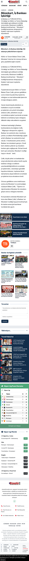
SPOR (25, 5)
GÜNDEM (4, 5)
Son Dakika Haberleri (8, 515)
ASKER (14, 551)
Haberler (3, 10)
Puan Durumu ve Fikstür (6, 510)
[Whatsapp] (14, 501)
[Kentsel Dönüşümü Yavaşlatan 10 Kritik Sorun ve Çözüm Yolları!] (21, 289)
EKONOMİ (12, 5)
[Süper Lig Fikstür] (27, 432)
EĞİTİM (18, 526)
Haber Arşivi (20, 515)
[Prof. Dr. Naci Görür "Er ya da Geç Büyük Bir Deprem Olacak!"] (21, 274)
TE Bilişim (13, 242)
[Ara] (26, 2)
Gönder (4, 321)
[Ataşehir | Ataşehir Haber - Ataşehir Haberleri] (14, 1)
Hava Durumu (6, 506)
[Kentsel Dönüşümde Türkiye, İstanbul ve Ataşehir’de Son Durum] (7, 274)
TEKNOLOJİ (11, 526)
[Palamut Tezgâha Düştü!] (7, 258)
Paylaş (4, 44)
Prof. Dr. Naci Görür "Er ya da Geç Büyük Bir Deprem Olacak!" (21, 280)
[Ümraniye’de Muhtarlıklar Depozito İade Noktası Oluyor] (21, 258)
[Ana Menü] (2, 1)
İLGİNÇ (5, 549)
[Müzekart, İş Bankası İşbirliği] (14, 41)
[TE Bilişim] (5, 243)
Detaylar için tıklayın (15, 426)
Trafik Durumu (20, 506)
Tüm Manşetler (21, 510)
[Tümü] (27, 330)
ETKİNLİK (14, 549)
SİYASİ (19, 5)
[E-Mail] (11, 246)
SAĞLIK (5, 551)
